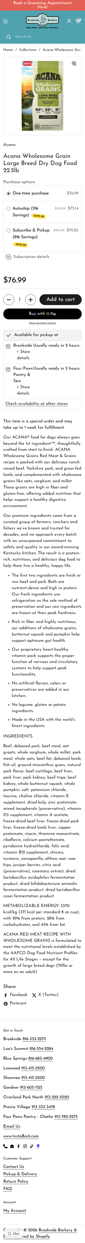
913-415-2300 (33, 1078)
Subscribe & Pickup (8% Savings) (31, 237)
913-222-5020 (57, 1097)
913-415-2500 (33, 1068)
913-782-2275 (66, 1117)
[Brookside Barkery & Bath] (42, 21)
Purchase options (19, 182)
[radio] (8, 193)
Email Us (11, 1127)
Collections (28, 50)
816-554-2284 (41, 1049)
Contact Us (13, 1167)
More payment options (42, 323)
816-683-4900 (40, 1059)
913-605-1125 (31, 1088)
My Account (14, 1211)
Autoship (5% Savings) (28, 212)
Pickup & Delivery (20, 1174)
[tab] (23, 355)
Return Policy (15, 1182)
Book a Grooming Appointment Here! (42, 5)
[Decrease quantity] (8, 299)
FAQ (7, 1189)
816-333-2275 (34, 1039)
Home (8, 50)
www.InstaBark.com (21, 1136)
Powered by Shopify (31, 1237)
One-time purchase (31, 193)
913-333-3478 (43, 1107)
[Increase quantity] (30, 299)
